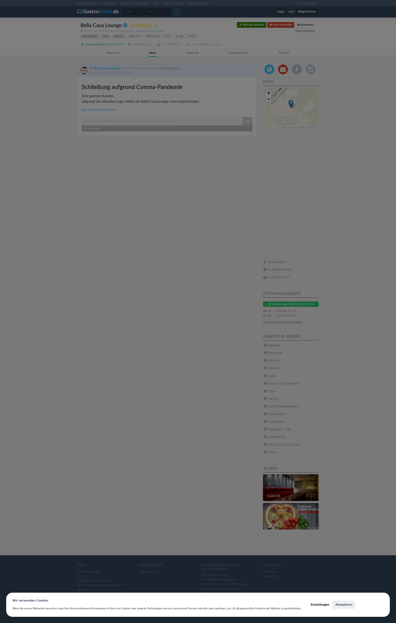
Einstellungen (320, 604)
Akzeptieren (343, 604)
